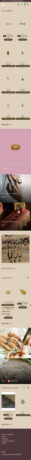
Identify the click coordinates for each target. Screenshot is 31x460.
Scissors (8, 89)
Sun (23, 115)
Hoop (8, 34)
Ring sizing (5, 439)
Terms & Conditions (7, 434)
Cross (8, 115)
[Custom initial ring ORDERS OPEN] (8, 291)
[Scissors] (8, 79)
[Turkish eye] (22, 79)
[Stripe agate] (8, 52)
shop (3, 197)
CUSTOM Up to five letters (8, 308)
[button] (13, 381)
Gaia (22, 411)
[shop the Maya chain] (15, 249)
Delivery (4, 443)
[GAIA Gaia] (22, 401)
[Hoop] (8, 24)
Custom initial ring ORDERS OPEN (8, 302)
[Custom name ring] (15, 147)
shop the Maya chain (8, 268)
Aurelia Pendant (22, 301)
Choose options (8, 39)
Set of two (10, 36)
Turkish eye (22, 89)
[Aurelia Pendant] (22, 291)
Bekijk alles (6, 125)
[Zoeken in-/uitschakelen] (21, 4)
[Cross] (8, 105)
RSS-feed (19, 454)
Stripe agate (8, 62)
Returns (4, 436)
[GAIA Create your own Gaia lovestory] (8, 401)
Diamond (22, 62)
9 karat (20, 303)
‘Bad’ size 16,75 (6, 314)
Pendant (6, 415)
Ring (11, 415)
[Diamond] (22, 52)
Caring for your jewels (8, 441)
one (5, 36)
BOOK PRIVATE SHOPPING (17, 1)
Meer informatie (14, 351)
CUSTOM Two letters (8, 305)
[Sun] (22, 105)
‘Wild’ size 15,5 (6, 311)
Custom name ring (7, 168)
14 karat (25, 303)
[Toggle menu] (27, 4)
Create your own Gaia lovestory (8, 412)
